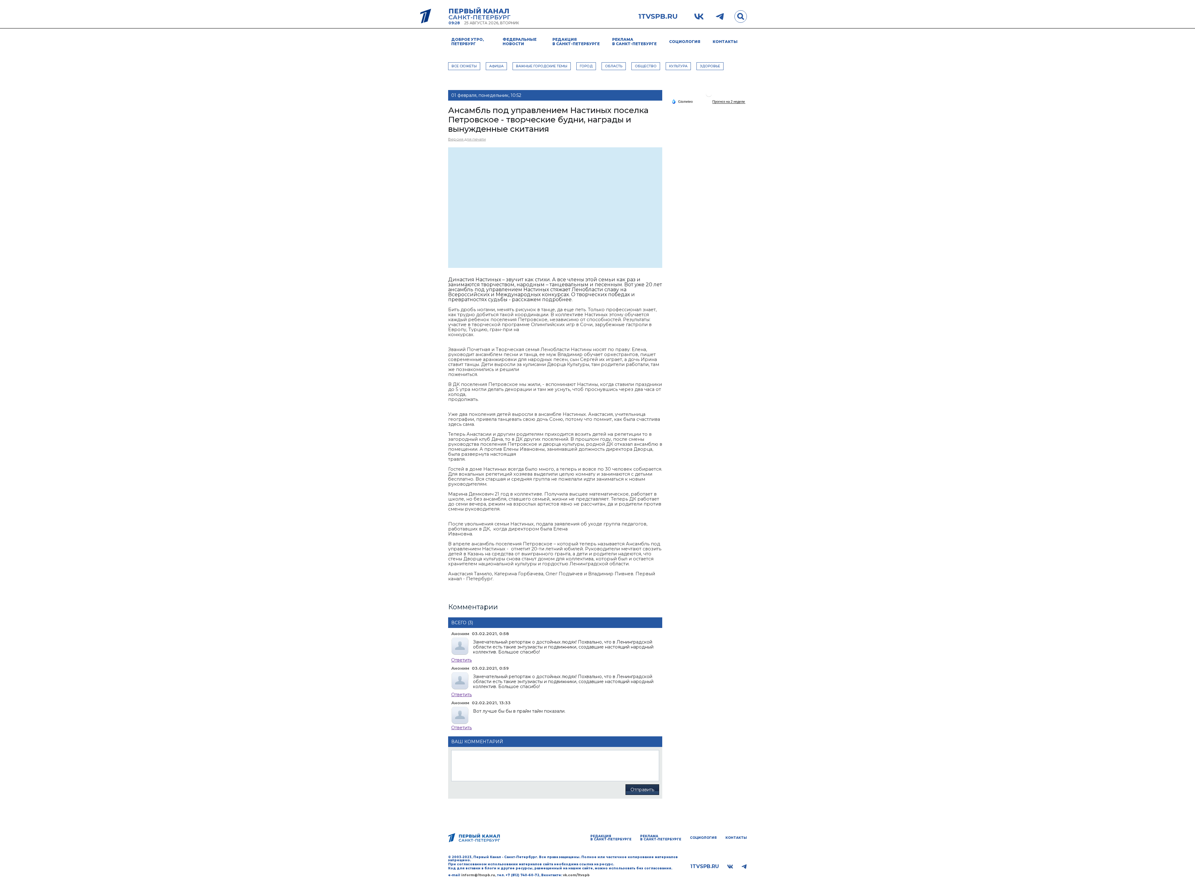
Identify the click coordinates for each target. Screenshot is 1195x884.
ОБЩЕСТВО (646, 66)
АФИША (496, 66)
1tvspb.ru (658, 16)
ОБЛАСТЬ (613, 66)
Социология (684, 41)
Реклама (634, 41)
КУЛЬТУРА (678, 66)
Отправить (642, 789)
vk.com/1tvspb (576, 875)
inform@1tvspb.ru (478, 875)
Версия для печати (467, 139)
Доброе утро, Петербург (467, 41)
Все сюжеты (464, 66)
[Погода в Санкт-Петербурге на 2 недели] (728, 102)
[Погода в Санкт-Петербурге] (709, 96)
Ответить (461, 660)
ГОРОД (586, 66)
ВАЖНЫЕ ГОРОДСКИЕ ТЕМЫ (541, 66)
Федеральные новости (520, 41)
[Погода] (682, 101)
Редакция (576, 41)
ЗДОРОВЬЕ (710, 66)
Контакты (725, 41)
